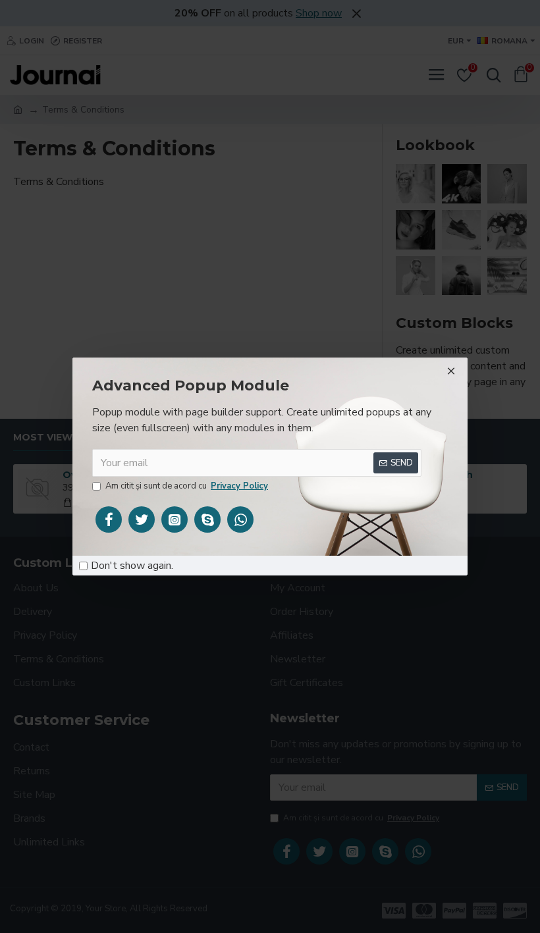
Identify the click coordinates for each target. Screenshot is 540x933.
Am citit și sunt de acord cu (186, 486)
